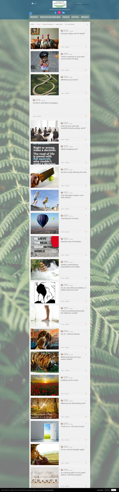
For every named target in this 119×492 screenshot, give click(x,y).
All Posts (32, 24)
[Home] (30, 13)
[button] (87, 24)
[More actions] (86, 30)
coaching (38, 24)
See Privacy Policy (49, 490)
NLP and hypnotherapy (69, 24)
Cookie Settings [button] (100, 490)
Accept (113, 490)
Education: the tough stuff (48, 24)
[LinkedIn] (63, 12)
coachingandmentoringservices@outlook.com (59, 9)
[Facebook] (55, 12)
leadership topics (59, 24)
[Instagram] (59, 12)
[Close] (117, 490)
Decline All (107, 490)
